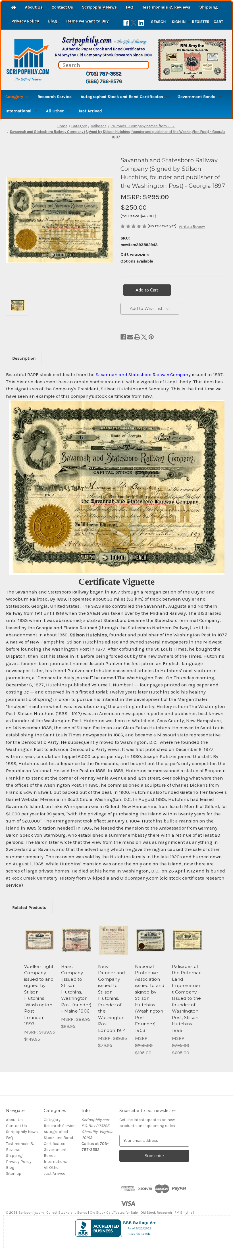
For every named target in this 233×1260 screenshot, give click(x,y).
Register (200, 21)
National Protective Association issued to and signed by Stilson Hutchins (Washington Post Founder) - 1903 (149, 998)
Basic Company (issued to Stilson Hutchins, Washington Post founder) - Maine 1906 (76, 989)
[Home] (13, 8)
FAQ (129, 7)
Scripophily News (99, 7)
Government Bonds (196, 96)
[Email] (130, 337)
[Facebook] (126, 23)
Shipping (208, 7)
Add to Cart (40, 947)
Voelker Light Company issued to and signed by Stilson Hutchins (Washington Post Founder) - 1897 (38, 995)
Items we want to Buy (87, 21)
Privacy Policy (25, 21)
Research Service (55, 96)
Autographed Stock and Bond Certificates (122, 96)
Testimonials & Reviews (166, 7)
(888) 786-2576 (104, 81)
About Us (34, 7)
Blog (52, 21)
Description (24, 358)
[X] (134, 23)
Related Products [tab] (29, 907)
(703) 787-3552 (103, 73)
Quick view (39, 933)
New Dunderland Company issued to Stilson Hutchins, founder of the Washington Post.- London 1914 (112, 998)
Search (158, 21)
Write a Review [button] (192, 226)
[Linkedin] (141, 23)
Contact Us (62, 7)
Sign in (179, 21)
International (18, 110)
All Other (55, 110)
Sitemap (13, 1173)
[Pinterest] (151, 337)
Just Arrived (90, 110)
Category (14, 96)
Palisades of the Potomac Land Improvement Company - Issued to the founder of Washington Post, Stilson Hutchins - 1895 (187, 998)
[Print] (137, 337)
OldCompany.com (139, 878)
